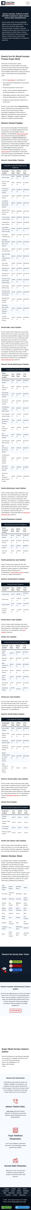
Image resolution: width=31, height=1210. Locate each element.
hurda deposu (11, 80)
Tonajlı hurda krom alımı (17, 572)
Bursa (25, 1188)
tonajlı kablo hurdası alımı (12, 795)
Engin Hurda (15, 1201)
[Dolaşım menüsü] (28, 3)
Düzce (13, 1191)
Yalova (15, 1195)
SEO (24, 1201)
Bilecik (14, 1188)
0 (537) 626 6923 (15, 1010)
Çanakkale (5, 1191)
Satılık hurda (9, 1111)
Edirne (19, 1191)
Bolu (19, 1188)
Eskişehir (26, 1191)
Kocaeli (19, 1193)
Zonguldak (22, 1195)
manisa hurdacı (5, 151)
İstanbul (6, 1188)
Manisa (26, 1193)
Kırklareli (11, 1193)
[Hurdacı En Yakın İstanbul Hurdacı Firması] (7, 3)
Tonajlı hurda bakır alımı (7, 359)
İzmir (4, 1193)
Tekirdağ (8, 1195)
